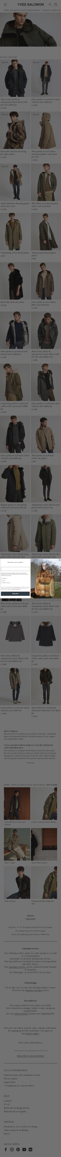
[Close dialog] (60, 560)
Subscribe (15, 593)
